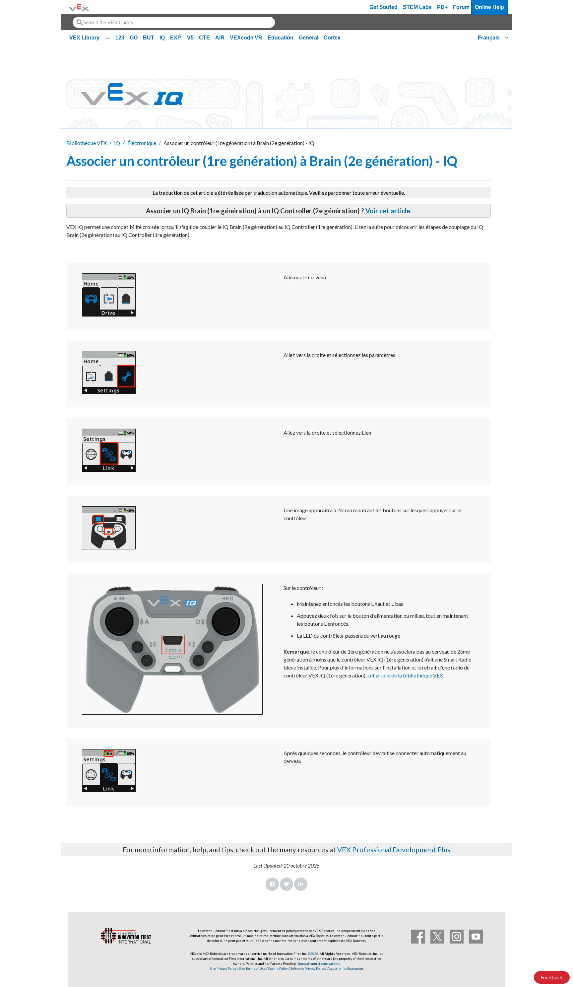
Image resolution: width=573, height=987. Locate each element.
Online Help (489, 7)
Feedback (552, 977)
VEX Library (84, 37)
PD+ (442, 7)
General (308, 37)
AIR (219, 37)
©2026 (313, 953)
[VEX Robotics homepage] (79, 7)
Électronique (141, 143)
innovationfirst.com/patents (319, 963)
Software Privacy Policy (307, 968)
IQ (162, 37)
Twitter (286, 884)
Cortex (332, 37)
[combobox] (174, 22)
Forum (461, 7)
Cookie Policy (278, 968)
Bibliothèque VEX (86, 143)
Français (489, 37)
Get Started (383, 7)
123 (119, 37)
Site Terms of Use (252, 968)
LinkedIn (300, 884)
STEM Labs (417, 7)
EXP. (176, 37)
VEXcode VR (246, 37)
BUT (148, 37)
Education (280, 37)
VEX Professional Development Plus (393, 849)
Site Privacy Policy (223, 968)
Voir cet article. (388, 211)
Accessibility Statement (345, 968)
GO (134, 37)
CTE (204, 37)
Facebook (272, 884)
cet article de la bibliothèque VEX (405, 675)
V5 (190, 37)
